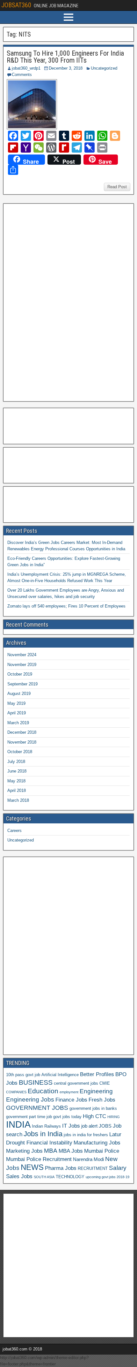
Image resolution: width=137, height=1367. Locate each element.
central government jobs (76, 1083)
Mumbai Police (101, 1151)
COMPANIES (16, 1092)
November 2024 (21, 654)
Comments (22, 74)
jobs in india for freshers (86, 1134)
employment (69, 1092)
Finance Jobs (71, 1099)
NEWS (32, 1167)
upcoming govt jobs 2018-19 (107, 1177)
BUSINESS (36, 1082)
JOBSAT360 (16, 5)
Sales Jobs (19, 1176)
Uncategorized (104, 68)
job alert (89, 1126)
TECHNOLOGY (70, 1176)
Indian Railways (46, 1126)
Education (43, 1091)
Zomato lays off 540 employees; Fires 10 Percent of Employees (66, 606)
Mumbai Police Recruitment (39, 1159)
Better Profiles (97, 1074)
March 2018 (18, 800)
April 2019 (16, 713)
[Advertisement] (54, 301)
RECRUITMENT (93, 1168)
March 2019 (18, 722)
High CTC (94, 1116)
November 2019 (21, 664)
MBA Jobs (71, 1151)
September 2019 (22, 684)
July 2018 (16, 761)
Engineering (96, 1091)
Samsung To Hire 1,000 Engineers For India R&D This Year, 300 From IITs (65, 56)
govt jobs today (67, 1116)
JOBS (105, 1126)
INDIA (18, 1124)
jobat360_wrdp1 (26, 68)
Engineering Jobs (30, 1099)
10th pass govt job (23, 1074)
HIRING (113, 1117)
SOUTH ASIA (44, 1177)
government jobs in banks (93, 1108)
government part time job (29, 1116)
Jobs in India (43, 1134)
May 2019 (16, 703)
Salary (117, 1167)
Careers (14, 830)
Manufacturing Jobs (97, 1142)
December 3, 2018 (66, 68)
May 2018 (16, 781)
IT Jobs (71, 1126)
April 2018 (16, 790)
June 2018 (16, 771)
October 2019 (19, 674)
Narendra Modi (88, 1159)
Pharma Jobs (60, 1168)
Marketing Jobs (24, 1151)
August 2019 (19, 693)
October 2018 (19, 751)
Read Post (117, 186)
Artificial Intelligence (60, 1074)
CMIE (104, 1083)
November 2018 (21, 742)
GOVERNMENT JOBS (37, 1107)
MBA (50, 1150)
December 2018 (21, 732)
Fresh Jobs (102, 1099)
